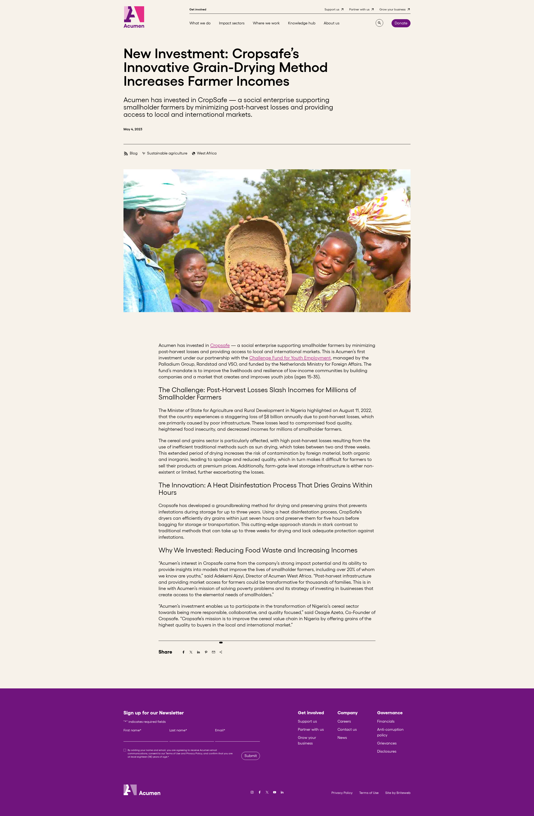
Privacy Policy (194, 753)
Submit (250, 756)
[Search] (379, 23)
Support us (307, 721)
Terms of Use (173, 753)
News (342, 738)
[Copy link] (221, 652)
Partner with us (311, 729)
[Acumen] (133, 17)
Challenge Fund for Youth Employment (290, 357)
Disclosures (386, 751)
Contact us (347, 729)
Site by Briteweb (398, 793)
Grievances (387, 743)
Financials (385, 721)
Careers (344, 721)
